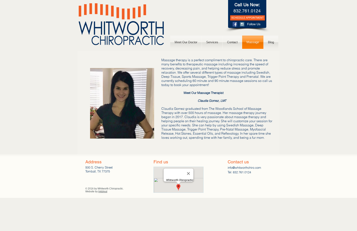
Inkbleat (102, 191)
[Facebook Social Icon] (235, 24)
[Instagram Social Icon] (242, 24)
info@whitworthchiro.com (244, 168)
